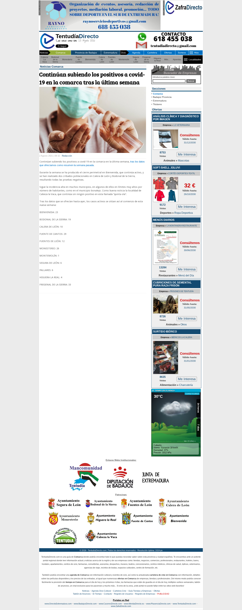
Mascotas (183, 160)
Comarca (60, 52)
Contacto (108, 594)
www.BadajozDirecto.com (85, 604)
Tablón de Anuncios (82, 594)
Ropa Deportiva (183, 212)
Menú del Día (186, 275)
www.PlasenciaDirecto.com (158, 604)
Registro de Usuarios (123, 594)
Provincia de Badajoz (86, 52)
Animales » (170, 160)
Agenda (136, 52)
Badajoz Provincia (162, 97)
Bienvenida (90, 59)
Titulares (157, 104)
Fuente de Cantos (79, 59)
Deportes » (167, 212)
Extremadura (110, 52)
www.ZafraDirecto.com (121, 606)
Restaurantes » (168, 275)
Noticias (85, 591)
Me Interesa (187, 154)
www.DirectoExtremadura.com (58, 604)
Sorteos (182, 52)
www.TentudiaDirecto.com (184, 604)
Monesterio (67, 59)
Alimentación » (169, 385)
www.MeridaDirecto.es (134, 604)
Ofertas (168, 52)
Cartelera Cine (119, 591)
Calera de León (102, 59)
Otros (183, 324)
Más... (167, 59)
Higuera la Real (157, 59)
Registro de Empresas (145, 594)
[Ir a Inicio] (47, 48)
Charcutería (186, 385)
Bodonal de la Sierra (55, 59)
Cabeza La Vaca (44, 59)
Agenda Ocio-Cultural (101, 591)
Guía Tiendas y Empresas (139, 591)
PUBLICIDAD (163, 594)
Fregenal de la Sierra (146, 59)
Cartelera (152, 52)
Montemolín (124, 59)
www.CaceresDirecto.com (110, 604)
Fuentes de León (111, 59)
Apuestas (177, 59)
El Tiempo (97, 594)
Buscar (191, 81)
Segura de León (136, 59)
